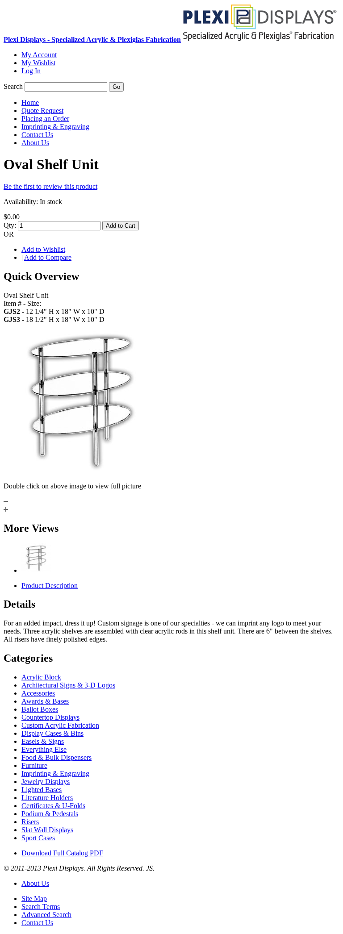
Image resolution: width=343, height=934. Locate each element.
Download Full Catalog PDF (62, 853)
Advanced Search (46, 914)
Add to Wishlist (43, 249)
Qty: (10, 225)
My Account (39, 54)
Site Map (34, 898)
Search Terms (40, 906)
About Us (35, 883)
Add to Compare (47, 257)
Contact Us (37, 922)
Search (13, 86)
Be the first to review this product (50, 186)
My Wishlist (38, 63)
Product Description (49, 585)
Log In (31, 71)
